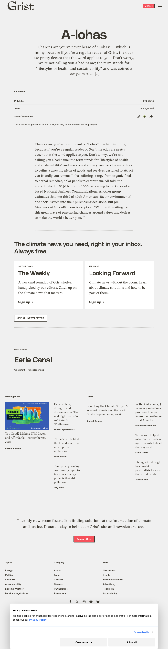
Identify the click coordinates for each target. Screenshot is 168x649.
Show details (141, 632)
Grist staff (19, 91)
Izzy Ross (59, 487)
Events (106, 574)
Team (57, 574)
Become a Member (113, 579)
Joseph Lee (141, 479)
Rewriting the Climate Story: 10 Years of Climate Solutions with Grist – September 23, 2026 (107, 410)
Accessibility (110, 593)
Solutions (10, 579)
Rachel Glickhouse (145, 425)
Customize (81, 642)
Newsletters (109, 570)
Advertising (109, 584)
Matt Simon (60, 456)
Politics (9, 574)
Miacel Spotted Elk (64, 429)
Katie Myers (141, 452)
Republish (108, 588)
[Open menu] (160, 6)
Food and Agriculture (16, 593)
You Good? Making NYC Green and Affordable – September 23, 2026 (25, 437)
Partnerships (61, 588)
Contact (58, 579)
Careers (58, 584)
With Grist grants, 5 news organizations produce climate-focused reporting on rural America (149, 412)
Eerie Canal (33, 359)
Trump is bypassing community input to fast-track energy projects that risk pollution (67, 474)
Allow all (132, 642)
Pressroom (60, 593)
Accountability (13, 584)
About (57, 570)
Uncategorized (146, 108)
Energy (9, 570)
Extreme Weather (14, 588)
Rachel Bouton (13, 448)
